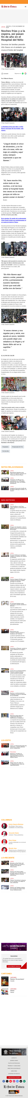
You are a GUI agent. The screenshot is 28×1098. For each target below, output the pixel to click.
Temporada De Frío (17, 447)
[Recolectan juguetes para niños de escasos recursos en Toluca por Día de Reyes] (5, 472)
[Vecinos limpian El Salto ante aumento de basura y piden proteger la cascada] (5, 588)
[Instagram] (14, 1081)
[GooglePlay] (24, 1081)
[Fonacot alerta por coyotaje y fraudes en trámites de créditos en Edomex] (5, 563)
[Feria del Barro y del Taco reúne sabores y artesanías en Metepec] (5, 513)
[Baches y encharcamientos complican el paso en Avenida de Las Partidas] (5, 701)
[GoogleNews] (17, 1081)
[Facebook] (3, 1081)
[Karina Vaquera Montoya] (4, 826)
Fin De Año (5, 451)
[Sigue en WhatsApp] (22, 73)
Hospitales (5, 447)
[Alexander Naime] (4, 834)
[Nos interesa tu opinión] (14, 1051)
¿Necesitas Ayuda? (14, 1077)
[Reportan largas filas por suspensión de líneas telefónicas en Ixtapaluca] (5, 724)
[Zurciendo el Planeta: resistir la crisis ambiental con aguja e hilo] (5, 656)
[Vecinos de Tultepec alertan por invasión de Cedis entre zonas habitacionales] (5, 887)
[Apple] (21, 1081)
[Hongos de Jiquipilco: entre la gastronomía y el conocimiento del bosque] (5, 538)
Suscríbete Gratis (14, 966)
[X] (7, 1081)
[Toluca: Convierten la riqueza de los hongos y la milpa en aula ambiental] (5, 880)
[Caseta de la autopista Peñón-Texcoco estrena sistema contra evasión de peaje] (5, 678)
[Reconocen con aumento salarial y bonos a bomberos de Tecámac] (5, 636)
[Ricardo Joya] (4, 850)
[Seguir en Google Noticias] (25, 73)
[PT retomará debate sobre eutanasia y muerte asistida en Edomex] (5, 614)
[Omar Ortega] (4, 842)
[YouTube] (10, 1081)
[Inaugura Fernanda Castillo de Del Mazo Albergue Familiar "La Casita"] (5, 488)
